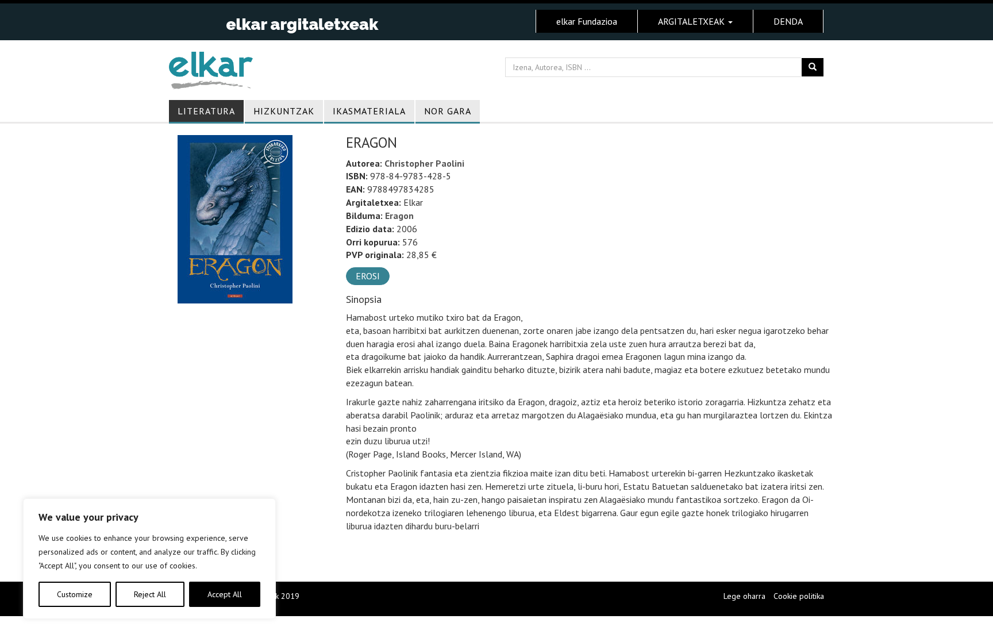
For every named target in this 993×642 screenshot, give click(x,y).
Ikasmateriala (369, 111)
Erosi (368, 276)
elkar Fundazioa (586, 21)
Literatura (206, 111)
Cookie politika (798, 596)
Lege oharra (744, 596)
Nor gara (447, 111)
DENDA (788, 21)
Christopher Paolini (424, 163)
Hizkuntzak (283, 111)
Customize (75, 594)
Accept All (224, 594)
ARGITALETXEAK (692, 21)
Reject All (150, 594)
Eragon (399, 215)
